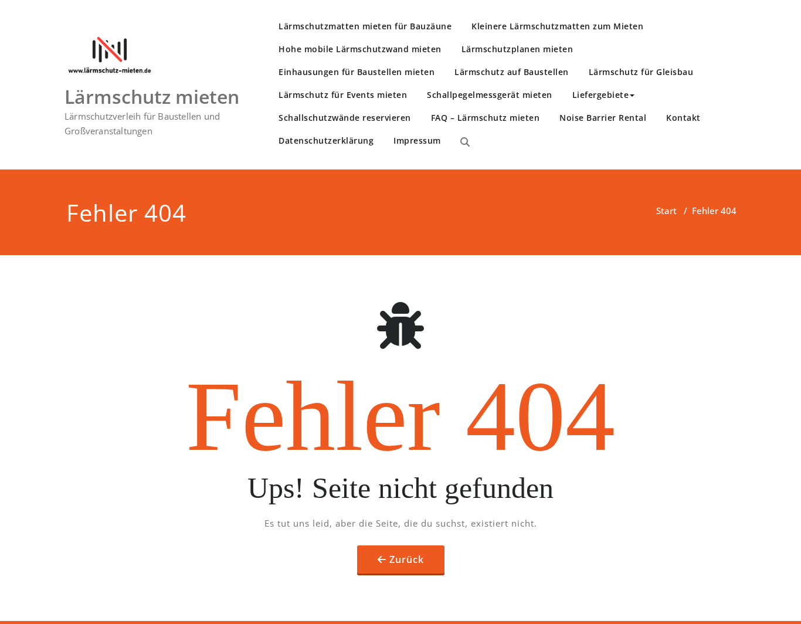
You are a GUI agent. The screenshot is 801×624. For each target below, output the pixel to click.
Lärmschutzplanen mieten (517, 49)
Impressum (417, 140)
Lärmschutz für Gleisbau (641, 71)
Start (666, 210)
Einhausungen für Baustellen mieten (357, 71)
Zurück (406, 559)
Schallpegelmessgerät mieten (489, 94)
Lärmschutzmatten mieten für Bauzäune (365, 26)
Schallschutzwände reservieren (345, 117)
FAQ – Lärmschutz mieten (485, 117)
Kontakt (683, 117)
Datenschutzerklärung (326, 140)
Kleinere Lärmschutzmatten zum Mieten (557, 26)
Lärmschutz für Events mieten (343, 94)
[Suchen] (465, 141)
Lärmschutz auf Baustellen (511, 71)
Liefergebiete (600, 94)
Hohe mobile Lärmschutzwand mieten (360, 49)
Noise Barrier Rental (602, 117)
